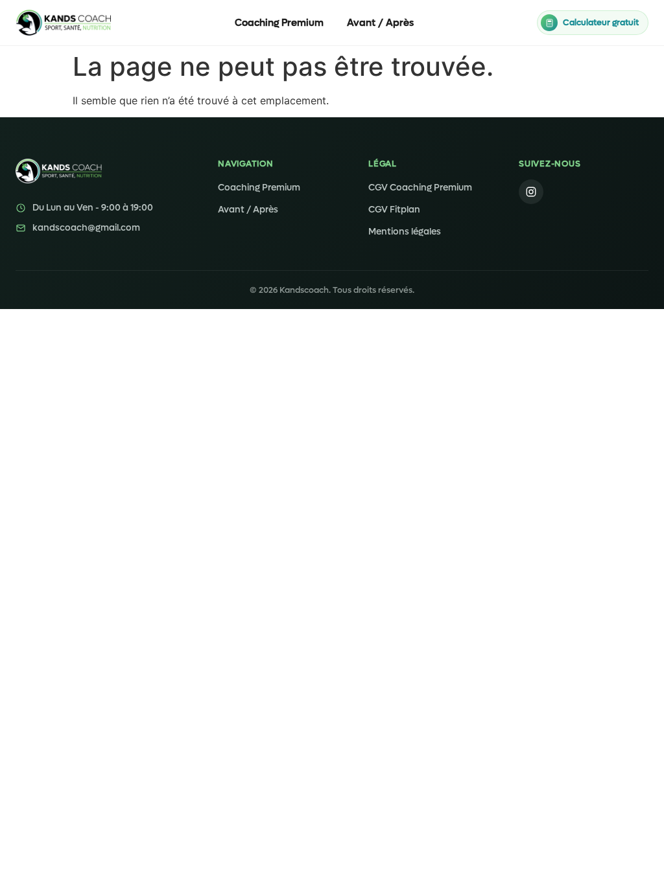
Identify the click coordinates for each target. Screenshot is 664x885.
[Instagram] (531, 191)
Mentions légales (404, 231)
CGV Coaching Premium (420, 187)
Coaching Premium (279, 22)
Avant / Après (380, 22)
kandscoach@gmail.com (86, 228)
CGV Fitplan (394, 209)
